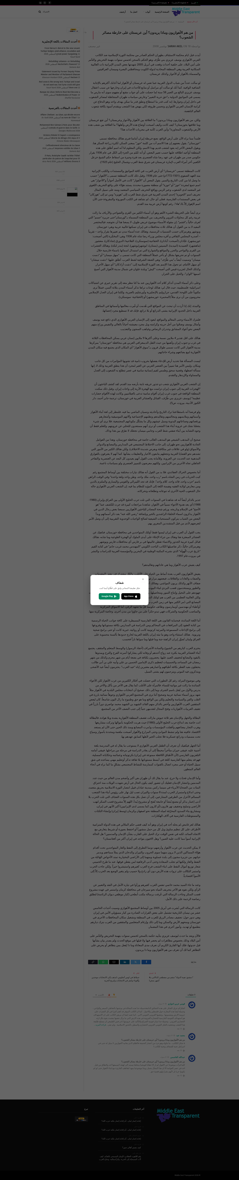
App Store (128, 596)
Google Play (107, 596)
